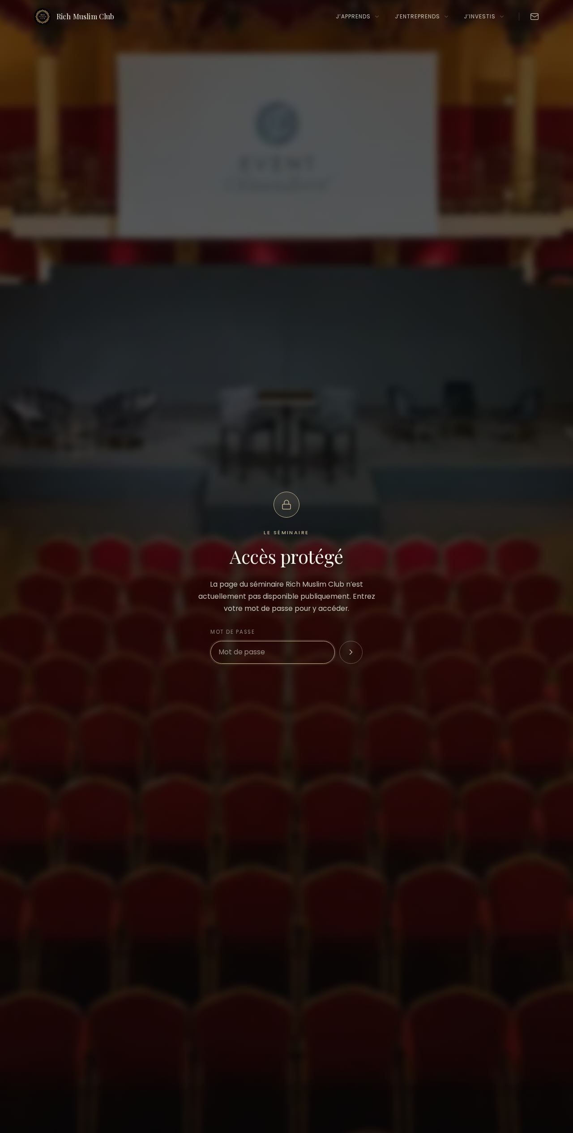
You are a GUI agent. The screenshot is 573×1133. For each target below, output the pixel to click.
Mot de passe (232, 632)
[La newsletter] (534, 16)
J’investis (480, 16)
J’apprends (353, 16)
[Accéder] (351, 652)
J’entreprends (417, 16)
